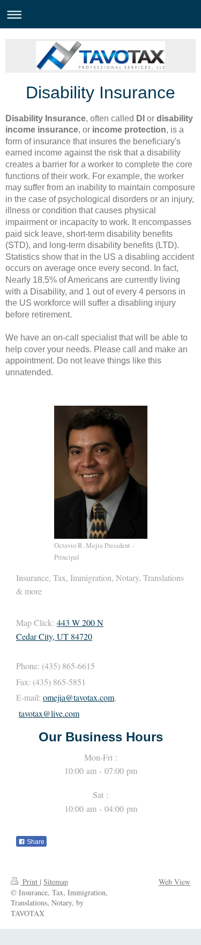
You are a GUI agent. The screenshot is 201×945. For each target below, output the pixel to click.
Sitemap (55, 882)
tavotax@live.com (49, 713)
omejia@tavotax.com (78, 697)
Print (30, 882)
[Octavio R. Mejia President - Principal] (100, 472)
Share (34, 842)
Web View (174, 882)
